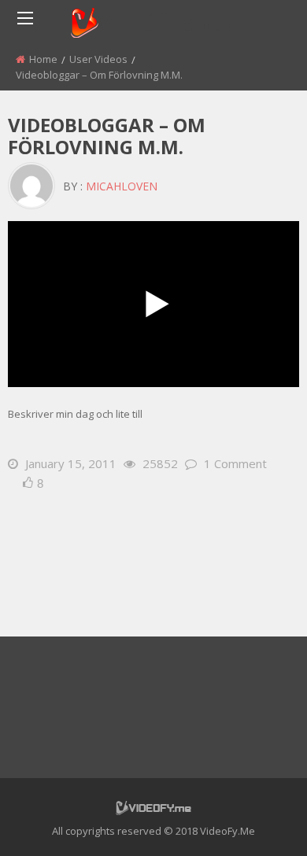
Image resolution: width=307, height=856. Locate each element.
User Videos (98, 59)
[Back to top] (256, 820)
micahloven (121, 186)
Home (43, 59)
